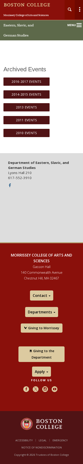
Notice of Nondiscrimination (41, 447)
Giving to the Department (43, 354)
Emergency (60, 440)
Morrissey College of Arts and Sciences (26, 15)
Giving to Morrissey (43, 328)
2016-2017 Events (26, 81)
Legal (43, 440)
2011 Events (26, 120)
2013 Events (26, 107)
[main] (41, 106)
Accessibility (24, 440)
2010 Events (26, 133)
